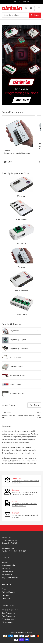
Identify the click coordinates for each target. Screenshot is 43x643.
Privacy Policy (7, 574)
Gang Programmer (8, 613)
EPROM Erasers (15, 357)
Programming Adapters (18, 340)
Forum (4, 589)
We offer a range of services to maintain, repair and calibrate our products (24, 493)
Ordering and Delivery (9, 565)
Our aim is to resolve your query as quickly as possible (25, 516)
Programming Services (10, 577)
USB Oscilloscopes (16, 366)
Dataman (7, 150)
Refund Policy (6, 568)
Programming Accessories (19, 349)
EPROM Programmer (9, 619)
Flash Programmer (8, 616)
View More (33, 405)
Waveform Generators (17, 375)
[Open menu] (38, 8)
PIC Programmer (7, 622)
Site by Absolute (27, 632)
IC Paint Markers (15, 384)
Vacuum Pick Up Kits (17, 393)
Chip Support (6, 595)
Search (36, 15)
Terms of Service (7, 571)
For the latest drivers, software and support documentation (25, 482)
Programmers (14, 331)
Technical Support (8, 592)
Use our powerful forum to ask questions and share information (24, 505)
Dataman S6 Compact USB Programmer (17, 153)
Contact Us (6, 598)
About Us (5, 562)
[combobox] (21, 15)
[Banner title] (21, 65)
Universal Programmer (10, 610)
